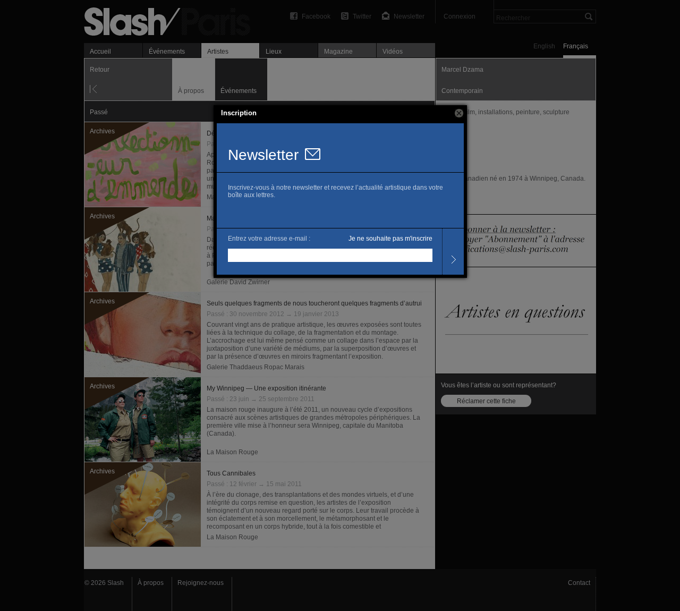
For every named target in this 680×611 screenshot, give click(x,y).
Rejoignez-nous (200, 583)
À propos (151, 583)
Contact (579, 583)
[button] (459, 113)
